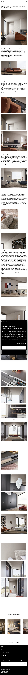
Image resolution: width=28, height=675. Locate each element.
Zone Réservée (4, 672)
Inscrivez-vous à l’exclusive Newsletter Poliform (12, 660)
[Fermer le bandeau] (26, 321)
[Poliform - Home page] (3, 1)
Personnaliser (13, 352)
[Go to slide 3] (14, 489)
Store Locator (5, 671)
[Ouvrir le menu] (26, 1)
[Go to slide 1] (13, 419)
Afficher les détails (19, 343)
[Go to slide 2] (14, 419)
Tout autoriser (14, 347)
